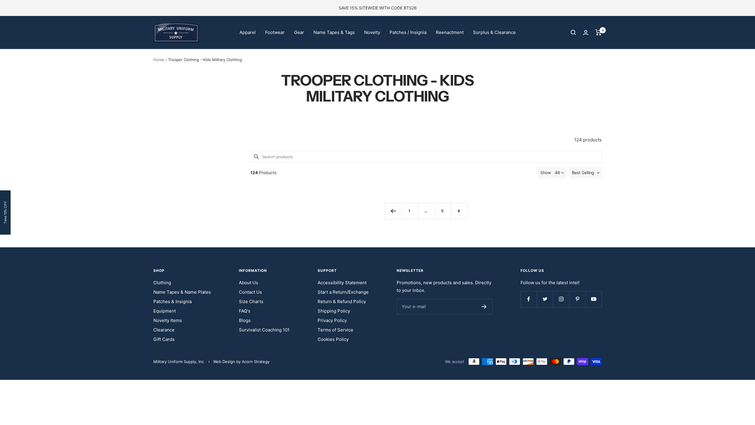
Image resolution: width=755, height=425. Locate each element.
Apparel (247, 32)
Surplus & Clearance (494, 32)
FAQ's (244, 311)
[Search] (573, 32)
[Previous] (393, 211)
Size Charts (251, 301)
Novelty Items (167, 320)
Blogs (245, 320)
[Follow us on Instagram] (561, 299)
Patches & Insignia (172, 301)
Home (158, 59)
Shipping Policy (334, 311)
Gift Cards (164, 339)
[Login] (585, 32)
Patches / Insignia (408, 32)
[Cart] (598, 32)
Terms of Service (335, 330)
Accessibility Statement (342, 282)
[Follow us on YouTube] (593, 299)
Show (545, 172)
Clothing (162, 282)
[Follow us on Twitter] (545, 299)
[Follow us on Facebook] (529, 299)
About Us (248, 282)
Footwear (275, 32)
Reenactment (450, 32)
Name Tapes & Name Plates (182, 292)
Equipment (164, 311)
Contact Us (250, 292)
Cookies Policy (333, 339)
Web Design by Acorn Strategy (241, 361)
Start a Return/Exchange (343, 292)
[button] (585, 172)
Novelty (372, 32)
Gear (299, 32)
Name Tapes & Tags (334, 32)
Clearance (164, 330)
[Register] (484, 307)
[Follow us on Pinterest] (577, 299)
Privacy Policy (332, 320)
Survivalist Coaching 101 (264, 330)
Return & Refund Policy (342, 301)
